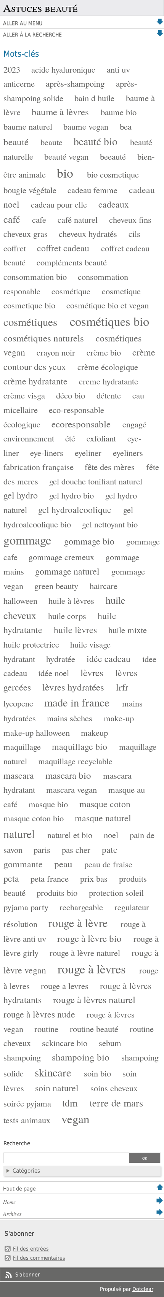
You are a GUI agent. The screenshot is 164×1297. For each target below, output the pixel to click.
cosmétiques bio (109, 321)
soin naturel (57, 1088)
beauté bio (95, 141)
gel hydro (20, 495)
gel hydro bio (71, 495)
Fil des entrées (31, 1249)
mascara (18, 775)
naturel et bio (69, 834)
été (70, 438)
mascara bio (68, 775)
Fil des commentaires (39, 1258)
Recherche (16, 1143)
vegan (75, 1119)
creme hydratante (108, 381)
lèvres (91, 672)
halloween (20, 600)
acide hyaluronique (63, 69)
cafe (39, 219)
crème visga (24, 395)
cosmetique (121, 291)
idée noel (53, 672)
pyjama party (25, 907)
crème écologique (107, 366)
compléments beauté (72, 262)
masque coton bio (33, 818)
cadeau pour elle (59, 204)
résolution (20, 923)
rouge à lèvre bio (89, 938)
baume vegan (85, 126)
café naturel (78, 219)
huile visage (90, 644)
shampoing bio (80, 1057)
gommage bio (89, 541)
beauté (16, 141)
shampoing (22, 1057)
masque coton (104, 804)
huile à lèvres (71, 600)
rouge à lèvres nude (39, 1014)
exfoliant (101, 438)
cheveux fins (130, 219)
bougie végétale (29, 189)
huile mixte (127, 629)
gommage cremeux (61, 556)
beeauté (113, 156)
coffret (14, 248)
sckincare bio (64, 1042)
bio (65, 172)
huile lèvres (75, 630)
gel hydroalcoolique (74, 509)
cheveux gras (25, 233)
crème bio (104, 352)
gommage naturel (67, 571)
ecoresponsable (81, 424)
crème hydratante (35, 381)
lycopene (18, 703)
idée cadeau (108, 658)
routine (46, 1028)
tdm (69, 1102)
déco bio (70, 395)
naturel (19, 833)
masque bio (48, 804)
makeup (94, 732)
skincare (53, 1072)
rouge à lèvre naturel (85, 952)
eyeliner (88, 452)
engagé (134, 424)
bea (126, 126)
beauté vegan (66, 156)
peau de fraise (108, 864)
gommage (27, 540)
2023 (11, 69)
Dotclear (142, 1289)
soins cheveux (114, 1088)
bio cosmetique (113, 174)
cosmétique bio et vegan (107, 305)
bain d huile (94, 97)
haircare (103, 585)
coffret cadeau (63, 248)
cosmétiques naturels (43, 338)
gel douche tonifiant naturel (95, 481)
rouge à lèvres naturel (94, 999)
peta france (50, 878)
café (11, 218)
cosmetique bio (29, 305)
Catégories (26, 1170)
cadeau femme (92, 189)
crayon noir (56, 352)
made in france (76, 702)
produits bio (57, 892)
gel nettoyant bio (110, 524)
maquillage (22, 746)
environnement (28, 438)
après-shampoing (75, 83)
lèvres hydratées (73, 687)
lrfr (122, 687)
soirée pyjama (27, 1103)
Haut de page (19, 1189)
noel (111, 834)
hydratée (60, 658)
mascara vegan (71, 789)
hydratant (19, 658)
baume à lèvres (60, 111)
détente (108, 395)
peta (11, 878)
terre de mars (116, 1102)
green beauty (56, 585)
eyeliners (128, 452)
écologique (21, 424)
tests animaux (26, 1120)
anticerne (19, 83)
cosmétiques (30, 321)
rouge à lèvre (78, 922)
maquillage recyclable (75, 761)
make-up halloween (36, 732)
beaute (51, 142)
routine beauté (94, 1028)
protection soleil (116, 892)
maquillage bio (79, 746)
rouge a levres (64, 985)
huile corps (67, 615)
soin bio (97, 1073)
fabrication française (38, 466)
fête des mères (110, 466)
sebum (110, 1042)
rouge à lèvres (92, 968)
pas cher (76, 849)
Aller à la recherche (32, 35)
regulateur (131, 907)
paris (42, 849)
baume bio (119, 111)
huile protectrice (31, 644)
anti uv (118, 69)
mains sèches (69, 718)
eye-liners (46, 452)
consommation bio (35, 276)
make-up (119, 718)
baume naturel (27, 126)
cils (134, 233)
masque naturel (103, 818)
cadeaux (113, 204)
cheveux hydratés (88, 233)
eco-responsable (76, 409)
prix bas (94, 878)
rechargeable (81, 907)
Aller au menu (22, 23)
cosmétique (70, 291)
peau (63, 863)
